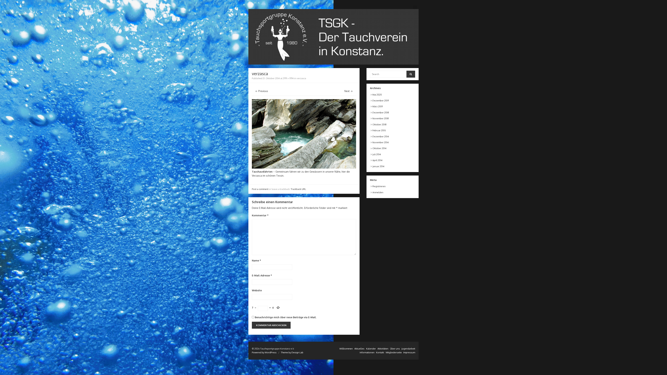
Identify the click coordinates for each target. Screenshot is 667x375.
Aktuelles (359, 348)
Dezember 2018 (380, 112)
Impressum (409, 352)
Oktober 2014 (379, 148)
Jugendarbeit (408, 348)
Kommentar (260, 215)
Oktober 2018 (379, 124)
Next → (348, 91)
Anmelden (377, 192)
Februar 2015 (379, 130)
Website (257, 290)
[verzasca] (304, 167)
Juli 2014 (376, 154)
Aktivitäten (382, 348)
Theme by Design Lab (292, 352)
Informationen (367, 352)
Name (256, 260)
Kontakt (380, 352)
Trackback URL (298, 189)
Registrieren (379, 186)
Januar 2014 (378, 166)
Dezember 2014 (380, 136)
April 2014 (377, 160)
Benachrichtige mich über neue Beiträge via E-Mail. (285, 317)
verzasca (301, 78)
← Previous (261, 91)
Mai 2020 (377, 94)
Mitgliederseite (394, 352)
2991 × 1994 (288, 78)
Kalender (371, 348)
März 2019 (377, 106)
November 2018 (380, 118)
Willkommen (346, 348)
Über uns (395, 348)
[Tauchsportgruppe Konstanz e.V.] (333, 37)
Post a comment (260, 189)
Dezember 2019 (380, 100)
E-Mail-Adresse (262, 275)
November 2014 (380, 142)
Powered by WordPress (264, 352)
